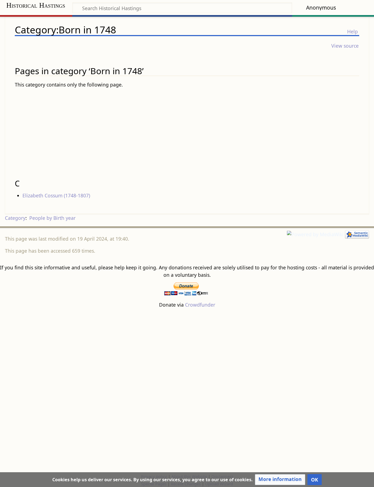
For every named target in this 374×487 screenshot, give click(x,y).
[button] (280, 479)
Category (15, 218)
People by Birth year (52, 218)
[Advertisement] (187, 131)
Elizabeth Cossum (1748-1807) (56, 195)
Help (352, 31)
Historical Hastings (35, 5)
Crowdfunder (200, 304)
